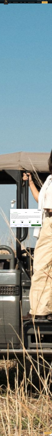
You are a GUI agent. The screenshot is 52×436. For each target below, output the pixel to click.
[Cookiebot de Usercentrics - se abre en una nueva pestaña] (38, 210)
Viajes (21, 2)
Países (25, 2)
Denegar (16, 225)
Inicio (10, 2)
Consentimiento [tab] (15, 212)
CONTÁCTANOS (44, 2)
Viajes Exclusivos (15, 2)
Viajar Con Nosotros (31, 2)
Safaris (46, 0)
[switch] (22, 222)
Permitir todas (36, 225)
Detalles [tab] (26, 212)
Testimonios (39, 2)
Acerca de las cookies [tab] (36, 212)
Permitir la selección (26, 225)
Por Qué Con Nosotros (39, 0)
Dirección (43, 0)
